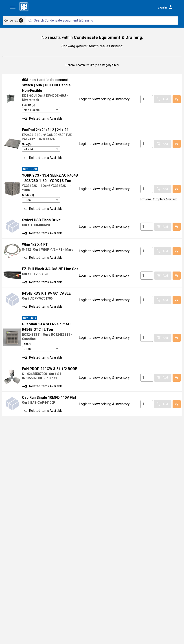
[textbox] (101, 20)
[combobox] (41, 109)
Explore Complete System (158, 199)
